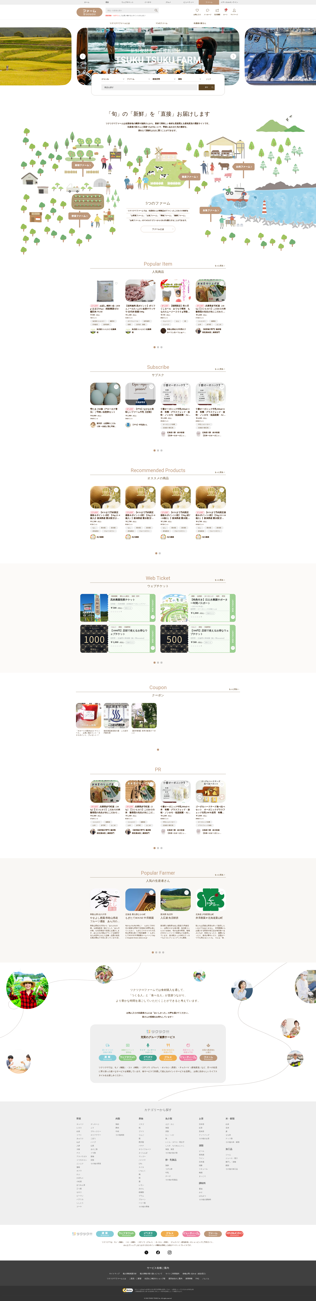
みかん (141, 1189)
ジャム (228, 1155)
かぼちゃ (80, 1178)
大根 (78, 1149)
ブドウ (141, 1131)
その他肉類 (120, 1135)
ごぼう (93, 1138)
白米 (227, 1124)
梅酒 (200, 1173)
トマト (79, 1135)
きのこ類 (94, 1149)
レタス (79, 1128)
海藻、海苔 (169, 1149)
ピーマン (80, 1196)
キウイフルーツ (145, 1149)
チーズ (168, 1176)
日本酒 (201, 1162)
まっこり (202, 1176)
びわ (140, 1164)
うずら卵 (168, 1169)
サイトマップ (114, 1274)
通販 (107, 2)
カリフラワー (96, 1135)
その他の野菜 (96, 1164)
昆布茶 (201, 1131)
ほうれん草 (81, 1185)
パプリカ (80, 1199)
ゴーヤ (79, 1207)
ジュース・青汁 (232, 1158)
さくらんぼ (143, 1153)
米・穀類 (230, 1119)
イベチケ (147, 2)
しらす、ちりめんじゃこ (174, 1146)
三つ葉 (79, 1189)
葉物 (92, 1156)
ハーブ (93, 1142)
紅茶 (200, 1128)
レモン (141, 1185)
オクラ (79, 1171)
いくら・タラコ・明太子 (174, 1142)
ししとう (80, 1203)
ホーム (86, 2)
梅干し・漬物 (231, 1162)
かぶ (78, 1174)
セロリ (79, 1192)
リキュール (203, 1169)
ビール (201, 1151)
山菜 (92, 1146)
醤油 (200, 1189)
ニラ (92, 1128)
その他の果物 (144, 1207)
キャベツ (80, 1124)
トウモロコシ (82, 1160)
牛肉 (117, 1131)
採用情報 (189, 1279)
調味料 (202, 1183)
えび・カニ (169, 1124)
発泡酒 (201, 1155)
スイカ (141, 1167)
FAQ (197, 1279)
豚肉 (117, 1128)
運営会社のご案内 (175, 1279)
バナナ (141, 1146)
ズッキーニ (95, 1124)
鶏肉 (117, 1124)
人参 (78, 1146)
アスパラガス (82, 1156)
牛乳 (167, 1173)
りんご (141, 1135)
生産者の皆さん (200, 23)
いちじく (142, 1171)
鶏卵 (167, 1165)
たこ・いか (169, 1135)
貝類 (167, 1131)
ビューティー (188, 2)
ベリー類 (142, 1203)
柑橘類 (141, 1192)
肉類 (118, 1119)
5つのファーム (162, 23)
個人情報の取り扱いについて (151, 1274)
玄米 (227, 1128)
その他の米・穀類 (232, 1142)
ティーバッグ (204, 1135)
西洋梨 (141, 1142)
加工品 (229, 1149)
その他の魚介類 (171, 1153)
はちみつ (202, 1196)
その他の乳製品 (171, 1180)
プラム (141, 1196)
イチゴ (141, 1124)
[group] (88, 719)
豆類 (92, 1160)
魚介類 (168, 1119)
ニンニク (80, 1164)
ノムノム (205, 1279)
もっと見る (219, 266)
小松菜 (79, 1181)
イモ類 (93, 1153)
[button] (83, 56)
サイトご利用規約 (172, 1274)
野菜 (79, 1119)
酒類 (201, 1145)
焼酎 (200, 1165)
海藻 (167, 1128)
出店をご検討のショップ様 (155, 1279)
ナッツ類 (229, 1138)
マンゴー (142, 1156)
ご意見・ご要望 (135, 1279)
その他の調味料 (205, 1199)
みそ (200, 1192)
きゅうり (80, 1138)
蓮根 (78, 1167)
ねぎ (78, 1142)
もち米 (228, 1135)
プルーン (142, 1199)
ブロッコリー (96, 1131)
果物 (141, 1119)
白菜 (78, 1131)
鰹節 (227, 1165)
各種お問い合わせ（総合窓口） (195, 1274)
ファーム (209, 2)
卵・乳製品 (171, 1160)
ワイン (201, 1158)
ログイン (116, 15)
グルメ (168, 2)
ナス (78, 1153)
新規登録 (108, 15)
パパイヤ (142, 1160)
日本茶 (201, 1124)
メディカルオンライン (229, 2)
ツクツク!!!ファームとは (120, 23)
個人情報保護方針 (130, 1274)
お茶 (201, 1119)
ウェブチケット (127, 2)
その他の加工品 (232, 1169)
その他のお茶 (204, 1138)
